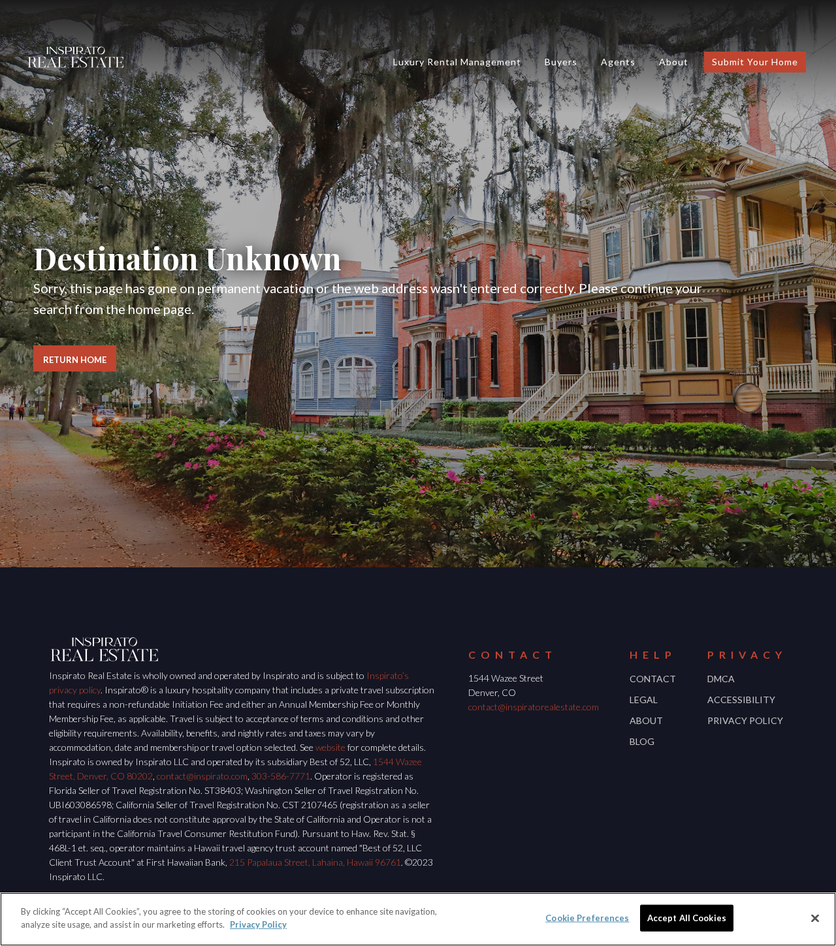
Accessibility (741, 699)
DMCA (721, 678)
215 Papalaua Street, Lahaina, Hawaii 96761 (315, 862)
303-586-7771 (280, 775)
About (673, 61)
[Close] (815, 918)
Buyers (561, 61)
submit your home (755, 61)
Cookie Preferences (587, 918)
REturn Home (74, 360)
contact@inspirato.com (202, 775)
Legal (644, 699)
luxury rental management (457, 61)
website (330, 747)
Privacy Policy (745, 720)
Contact (653, 678)
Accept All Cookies (686, 918)
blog (642, 741)
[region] (418, 919)
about (646, 720)
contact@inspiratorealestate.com (533, 706)
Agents (618, 61)
